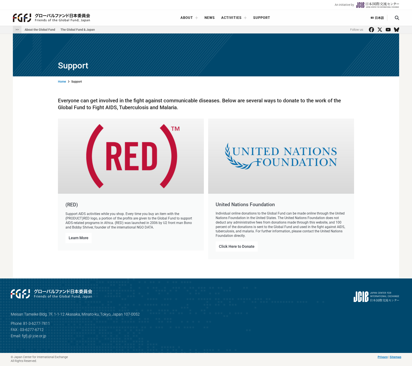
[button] (397, 18)
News (209, 18)
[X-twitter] (379, 29)
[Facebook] (371, 29)
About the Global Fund (40, 29)
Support (261, 18)
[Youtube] (388, 29)
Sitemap (395, 357)
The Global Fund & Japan (78, 29)
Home (62, 81)
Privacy (383, 357)
